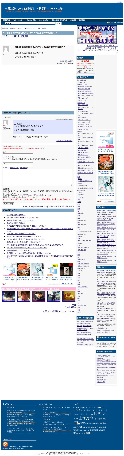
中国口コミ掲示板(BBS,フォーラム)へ (58, 311)
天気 (92, 427)
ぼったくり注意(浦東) (49, 412)
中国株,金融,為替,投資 (84, 88)
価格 (76, 423)
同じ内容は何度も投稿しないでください (55, 424)
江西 (79, 252)
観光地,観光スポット (83, 124)
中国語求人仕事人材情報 (103, 355)
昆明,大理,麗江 (82, 305)
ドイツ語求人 (111, 372)
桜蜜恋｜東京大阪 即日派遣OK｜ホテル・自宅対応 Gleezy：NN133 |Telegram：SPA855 (106, 223)
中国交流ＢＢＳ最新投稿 (106, 338)
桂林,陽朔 (80, 236)
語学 (79, 177)
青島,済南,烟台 (82, 224)
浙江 (79, 261)
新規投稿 (82, 20)
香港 (79, 310)
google (78, 407)
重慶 (79, 296)
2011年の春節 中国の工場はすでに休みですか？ (25, 239)
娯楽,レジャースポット (84, 119)
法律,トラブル (82, 100)
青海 (79, 307)
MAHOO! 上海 (17, 20)
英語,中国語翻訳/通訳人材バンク (105, 375)
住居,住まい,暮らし (83, 148)
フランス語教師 (107, 362)
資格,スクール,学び (83, 152)
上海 (79, 199)
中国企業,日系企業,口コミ (85, 86)
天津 (79, 215)
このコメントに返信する (64, 141)
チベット (80, 192)
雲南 (79, 303)
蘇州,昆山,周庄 (82, 250)
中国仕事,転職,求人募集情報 (85, 93)
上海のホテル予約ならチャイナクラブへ (101, 48)
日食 (98, 430)
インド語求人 (109, 373)
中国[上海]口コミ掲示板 (50, 454)
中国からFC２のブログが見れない (53, 422)
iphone (83, 407)
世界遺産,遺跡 (82, 117)
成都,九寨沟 (81, 213)
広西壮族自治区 (82, 234)
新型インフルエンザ (83, 430)
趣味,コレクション (83, 154)
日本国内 (80, 243)
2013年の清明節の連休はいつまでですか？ (23, 218)
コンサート (96, 410)
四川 (79, 211)
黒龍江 (79, 312)
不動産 (95, 419)
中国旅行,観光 (81, 103)
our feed (18, 446)
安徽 (79, 218)
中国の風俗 (100, 328)
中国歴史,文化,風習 (83, 129)
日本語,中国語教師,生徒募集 (85, 188)
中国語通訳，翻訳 (101, 379)
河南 (79, 257)
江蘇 (79, 245)
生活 (83, 433)
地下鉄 (88, 427)
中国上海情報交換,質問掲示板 (85, 321)
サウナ (103, 410)
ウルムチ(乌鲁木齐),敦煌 (84, 240)
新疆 (79, 238)
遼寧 (79, 291)
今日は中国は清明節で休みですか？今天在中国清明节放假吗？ (48, 206)
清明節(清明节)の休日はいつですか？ (21, 220)
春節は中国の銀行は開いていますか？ (21, 234)
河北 (79, 254)
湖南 (79, 280)
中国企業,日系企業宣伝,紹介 (85, 95)
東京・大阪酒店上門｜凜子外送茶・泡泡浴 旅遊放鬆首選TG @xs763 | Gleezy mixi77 (106, 272)
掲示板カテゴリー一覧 (16, 28)
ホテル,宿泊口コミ (83, 111)
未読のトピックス (30, 28)
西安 (79, 300)
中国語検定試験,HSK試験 (85, 181)
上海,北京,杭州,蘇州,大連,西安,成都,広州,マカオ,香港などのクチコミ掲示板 (85, 340)
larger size (23, 168)
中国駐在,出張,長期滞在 (84, 91)
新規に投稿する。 (43, 28)
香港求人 (101, 358)
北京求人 (103, 356)
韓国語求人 (99, 370)
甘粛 (79, 282)
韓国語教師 (104, 361)
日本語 (80, 183)
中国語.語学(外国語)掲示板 (84, 334)
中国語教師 (99, 361)
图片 (84, 427)
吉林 (79, 208)
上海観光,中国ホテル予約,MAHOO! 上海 (68, 454)
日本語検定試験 (82, 185)
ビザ (97, 413)
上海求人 (99, 356)
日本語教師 (113, 361)
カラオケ (77, 410)
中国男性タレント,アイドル (85, 170)
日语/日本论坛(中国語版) (83, 323)
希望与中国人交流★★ (49, 432)
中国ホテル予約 (30, 20)
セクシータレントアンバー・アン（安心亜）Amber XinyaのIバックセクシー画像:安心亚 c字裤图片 (20, 430)
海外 (79, 273)
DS (74, 408)
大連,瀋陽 (24, 36)
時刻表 (102, 430)
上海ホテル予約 (44, 20)
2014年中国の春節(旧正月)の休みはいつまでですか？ (27, 248)
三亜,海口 (80, 270)
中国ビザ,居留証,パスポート (85, 145)
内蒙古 (79, 202)
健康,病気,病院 (82, 150)
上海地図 (73, 20)
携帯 (100, 427)
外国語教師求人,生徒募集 (103, 360)
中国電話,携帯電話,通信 (84, 157)
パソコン (90, 414)
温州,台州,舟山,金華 (83, 266)
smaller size (14, 168)
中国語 (80, 179)
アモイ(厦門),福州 (83, 286)
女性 (96, 427)
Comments (120, 22)
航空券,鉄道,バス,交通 (84, 122)
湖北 (79, 275)
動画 (105, 423)
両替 (100, 418)
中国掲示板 (6, 20)
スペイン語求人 (109, 370)
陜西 (79, 298)
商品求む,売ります (83, 98)
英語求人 (104, 370)
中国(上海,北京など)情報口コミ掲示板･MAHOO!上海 (33, 8)
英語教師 (109, 361)
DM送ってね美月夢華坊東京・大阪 (106, 324)
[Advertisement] (29, 40)
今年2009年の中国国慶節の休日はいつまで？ (24, 236)
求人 (75, 433)
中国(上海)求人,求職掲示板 (84, 326)
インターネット (100, 408)
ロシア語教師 (108, 364)
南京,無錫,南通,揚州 (83, 247)
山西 (79, 227)
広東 (79, 229)
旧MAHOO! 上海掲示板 (59, 20)
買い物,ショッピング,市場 (85, 126)
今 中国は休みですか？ (16, 215)
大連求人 (107, 356)
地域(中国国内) (81, 190)
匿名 (106, 332)
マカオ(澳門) (81, 197)
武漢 (79, 277)
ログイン (119, 2)
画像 (87, 433)
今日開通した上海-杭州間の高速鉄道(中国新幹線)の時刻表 (29, 253)
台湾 (79, 206)
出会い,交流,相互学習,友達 (93, 423)
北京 (79, 204)
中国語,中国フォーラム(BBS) (85, 344)
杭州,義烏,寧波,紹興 (83, 263)
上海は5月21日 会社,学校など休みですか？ (24, 242)
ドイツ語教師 (102, 364)
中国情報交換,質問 (82, 80)
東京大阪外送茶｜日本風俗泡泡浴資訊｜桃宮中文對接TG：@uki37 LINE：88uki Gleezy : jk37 (106, 212)
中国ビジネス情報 (82, 84)
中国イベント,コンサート (85, 165)
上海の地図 (100, 377)
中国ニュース (81, 82)
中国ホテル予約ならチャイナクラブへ (102, 46)
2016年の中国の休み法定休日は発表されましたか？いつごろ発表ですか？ (35, 245)
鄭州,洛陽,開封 (82, 259)
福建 (79, 284)
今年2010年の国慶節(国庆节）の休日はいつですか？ (27, 226)
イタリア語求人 (104, 372)
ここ (84, 70)
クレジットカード (87, 410)
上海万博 (86, 418)
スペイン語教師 (100, 362)
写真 (83, 423)
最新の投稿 (5, 28)
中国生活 (15, 36)
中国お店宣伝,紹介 (83, 105)
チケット (84, 414)
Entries (111, 22)
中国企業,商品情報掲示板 (84, 332)
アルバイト (90, 408)
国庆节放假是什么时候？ (16, 223)
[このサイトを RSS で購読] (98, 337)
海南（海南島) (81, 268)
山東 (79, 222)
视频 (104, 419)
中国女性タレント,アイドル (85, 168)
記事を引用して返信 (66, 61)
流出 (80, 433)
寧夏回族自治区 (82, 220)
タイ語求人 (103, 373)
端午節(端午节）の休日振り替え (19, 250)
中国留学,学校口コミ (83, 159)
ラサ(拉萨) (81, 194)
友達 (79, 427)
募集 (74, 427)
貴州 (79, 289)
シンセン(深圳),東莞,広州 (85, 231)
